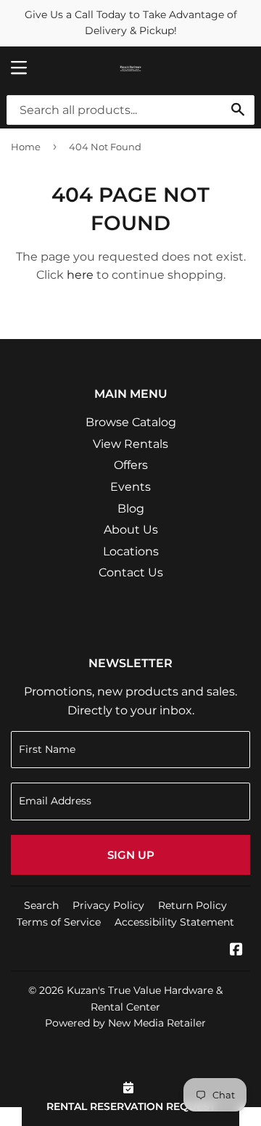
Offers (131, 465)
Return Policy (192, 905)
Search (41, 905)
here (80, 275)
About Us (131, 530)
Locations (131, 551)
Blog (130, 508)
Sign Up (130, 855)
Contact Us (131, 572)
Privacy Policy (108, 905)
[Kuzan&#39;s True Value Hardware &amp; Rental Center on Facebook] (236, 951)
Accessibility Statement (174, 922)
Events (130, 487)
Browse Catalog (131, 422)
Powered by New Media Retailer (125, 1023)
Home (26, 146)
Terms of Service (59, 922)
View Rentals (130, 444)
